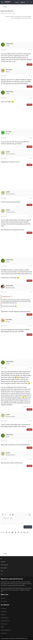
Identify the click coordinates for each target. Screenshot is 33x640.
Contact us (3, 561)
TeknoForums (4, 633)
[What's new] (27, 2)
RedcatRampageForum (6, 630)
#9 (31, 292)
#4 (31, 138)
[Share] (29, 50)
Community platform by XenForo (14, 638)
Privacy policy (4, 568)
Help (2, 571)
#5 (31, 158)
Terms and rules (4, 564)
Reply (30, 64)
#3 (31, 98)
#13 (31, 441)
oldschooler (5, 13)
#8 (31, 266)
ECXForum (3, 614)
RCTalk (2, 627)
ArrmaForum (4, 608)
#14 (31, 459)
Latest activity (4, 601)
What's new (4, 594)
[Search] (31, 2)
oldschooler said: (6, 296)
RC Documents (4, 624)
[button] (3, 514)
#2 (31, 76)
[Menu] (2, 2)
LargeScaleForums (5, 621)
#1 (31, 50)
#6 (31, 198)
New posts (3, 598)
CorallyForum (4, 611)
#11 (31, 368)
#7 (31, 216)
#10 (31, 325)
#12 (31, 420)
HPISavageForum (4, 617)
